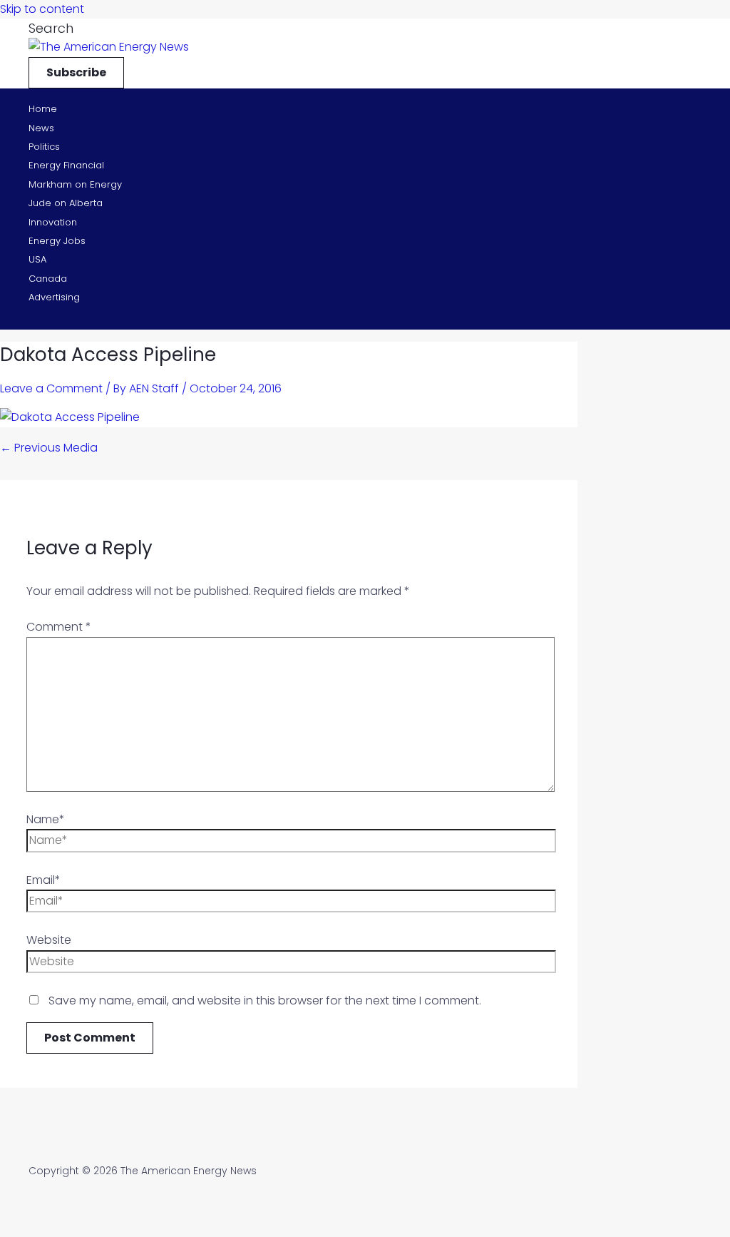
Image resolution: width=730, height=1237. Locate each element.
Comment (58, 626)
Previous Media (49, 447)
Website (48, 940)
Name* (45, 819)
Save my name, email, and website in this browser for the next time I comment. (264, 1000)
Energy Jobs (57, 241)
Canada (48, 278)
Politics (44, 146)
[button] (51, 28)
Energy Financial (66, 165)
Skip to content (42, 9)
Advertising (54, 297)
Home (43, 109)
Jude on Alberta (66, 203)
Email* (43, 880)
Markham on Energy (75, 184)
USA (37, 259)
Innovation (53, 222)
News (41, 128)
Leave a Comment (51, 388)
